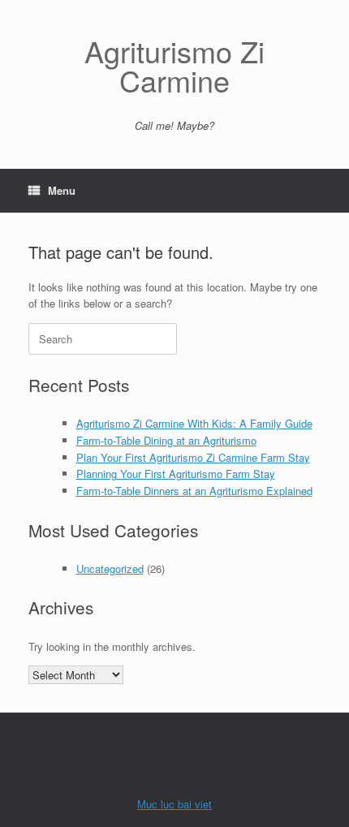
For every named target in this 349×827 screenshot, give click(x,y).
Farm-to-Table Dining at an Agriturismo (166, 440)
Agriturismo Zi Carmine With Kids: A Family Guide (194, 423)
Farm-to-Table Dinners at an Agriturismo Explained (194, 490)
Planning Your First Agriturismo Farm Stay (175, 473)
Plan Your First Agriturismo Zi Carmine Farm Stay (193, 457)
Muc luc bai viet (174, 804)
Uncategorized (110, 568)
